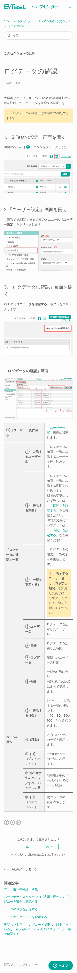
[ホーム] (31, 9)
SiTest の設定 (16, 26)
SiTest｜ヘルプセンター (18, 21)
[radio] (28, 847)
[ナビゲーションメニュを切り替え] (69, 7)
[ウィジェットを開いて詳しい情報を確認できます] (60, 966)
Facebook (6, 822)
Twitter (12, 822)
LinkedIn (18, 822)
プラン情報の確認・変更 (21, 889)
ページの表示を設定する (21, 909)
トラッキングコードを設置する (25, 917)
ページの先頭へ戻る (18, 869)
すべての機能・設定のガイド (55, 21)
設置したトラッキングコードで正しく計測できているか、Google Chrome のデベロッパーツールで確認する (38, 929)
